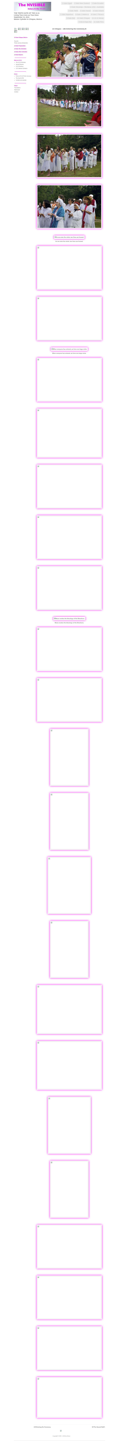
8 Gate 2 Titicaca (97, 14)
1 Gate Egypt (67, 3)
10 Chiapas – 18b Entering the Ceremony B (69, 29)
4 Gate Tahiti (73, 11)
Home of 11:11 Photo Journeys (23, 76)
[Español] (20, 28)
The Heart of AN (20, 78)
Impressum (17, 89)
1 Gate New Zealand (82, 3)
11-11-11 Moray (98, 18)
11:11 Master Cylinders (21, 68)
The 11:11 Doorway (21, 62)
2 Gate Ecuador (98, 3)
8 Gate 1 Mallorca (82, 14)
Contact (16, 92)
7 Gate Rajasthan (66, 14)
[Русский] (16, 31)
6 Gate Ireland (98, 11)
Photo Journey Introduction (21, 43)
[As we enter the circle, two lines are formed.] (69, 237)
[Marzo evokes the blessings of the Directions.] (69, 618)
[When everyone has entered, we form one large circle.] (69, 349)
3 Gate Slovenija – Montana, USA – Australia (87, 7)
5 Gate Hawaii (85, 11)
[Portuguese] (24, 28)
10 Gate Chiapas (83, 18)
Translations (17, 87)
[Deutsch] (28, 28)
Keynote (16, 41)
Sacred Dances (20, 64)
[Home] (33, 9)
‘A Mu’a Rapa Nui (84, 22)
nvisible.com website (21, 80)
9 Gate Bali (71, 18)
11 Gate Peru (99, 22)
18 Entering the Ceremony (42, 1427)
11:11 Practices (19, 66)
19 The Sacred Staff (98, 1427)
